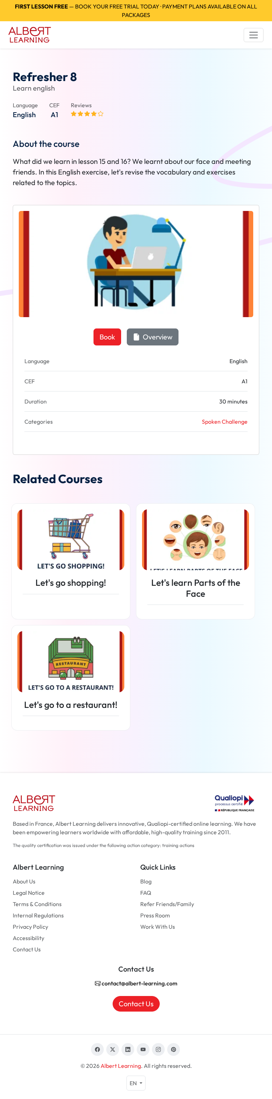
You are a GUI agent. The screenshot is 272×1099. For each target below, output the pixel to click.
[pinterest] (173, 1049)
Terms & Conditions (37, 904)
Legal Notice (29, 892)
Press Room (155, 915)
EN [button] (134, 1083)
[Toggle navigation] (254, 35)
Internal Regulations (38, 915)
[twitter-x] (112, 1049)
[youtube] (143, 1049)
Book (107, 336)
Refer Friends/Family (167, 904)
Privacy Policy (30, 926)
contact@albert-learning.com (139, 983)
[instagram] (158, 1049)
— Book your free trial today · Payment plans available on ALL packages (136, 10)
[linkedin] (127, 1049)
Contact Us (27, 949)
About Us (24, 881)
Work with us (157, 926)
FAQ (145, 892)
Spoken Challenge (225, 421)
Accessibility (28, 937)
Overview (156, 336)
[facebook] (97, 1049)
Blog (146, 881)
